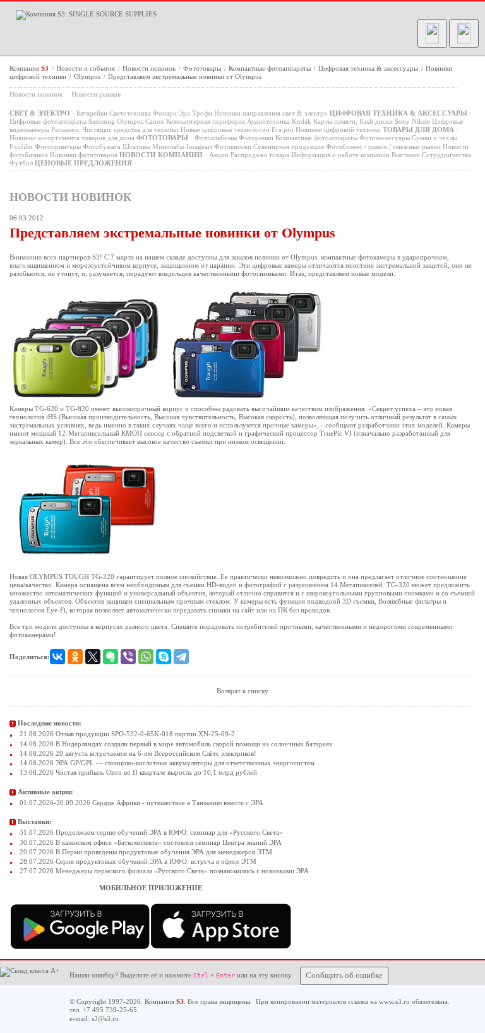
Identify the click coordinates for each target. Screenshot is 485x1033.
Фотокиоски (232, 146)
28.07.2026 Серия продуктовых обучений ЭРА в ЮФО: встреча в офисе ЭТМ (137, 861)
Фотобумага (102, 146)
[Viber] (128, 656)
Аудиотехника (268, 121)
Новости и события (86, 68)
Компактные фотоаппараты (271, 68)
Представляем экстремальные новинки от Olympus (184, 76)
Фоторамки (256, 137)
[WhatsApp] (145, 656)
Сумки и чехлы (434, 137)
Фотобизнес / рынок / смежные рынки (383, 146)
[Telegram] (181, 656)
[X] (92, 656)
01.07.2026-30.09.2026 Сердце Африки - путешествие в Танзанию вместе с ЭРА (140, 802)
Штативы (136, 146)
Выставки (406, 154)
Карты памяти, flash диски (353, 121)
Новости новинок (150, 68)
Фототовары (203, 68)
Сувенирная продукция (288, 146)
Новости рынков (96, 94)
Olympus (88, 76)
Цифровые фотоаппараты (48, 121)
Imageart (199, 146)
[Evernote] (110, 656)
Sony (402, 121)
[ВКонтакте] (57, 656)
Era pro (283, 129)
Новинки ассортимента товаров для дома (72, 137)
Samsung (101, 121)
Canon (154, 121)
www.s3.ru (394, 1001)
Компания (29, 68)
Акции (219, 154)
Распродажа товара (260, 154)
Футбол (21, 163)
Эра (184, 113)
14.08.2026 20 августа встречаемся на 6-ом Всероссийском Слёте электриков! (137, 753)
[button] (432, 33)
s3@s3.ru (105, 1018)
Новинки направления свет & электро (271, 113)
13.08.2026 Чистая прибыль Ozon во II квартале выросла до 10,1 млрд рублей (137, 772)
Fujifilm (21, 146)
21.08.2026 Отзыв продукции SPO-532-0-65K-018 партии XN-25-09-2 (126, 733)
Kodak (301, 121)
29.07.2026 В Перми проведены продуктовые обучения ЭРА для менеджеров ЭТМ (145, 852)
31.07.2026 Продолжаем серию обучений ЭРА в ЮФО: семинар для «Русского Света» (150, 832)
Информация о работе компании (340, 154)
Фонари (165, 113)
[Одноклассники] (75, 656)
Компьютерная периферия (205, 121)
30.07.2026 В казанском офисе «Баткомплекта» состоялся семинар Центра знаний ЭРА (150, 842)
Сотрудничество (447, 154)
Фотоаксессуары (384, 137)
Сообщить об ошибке (344, 975)
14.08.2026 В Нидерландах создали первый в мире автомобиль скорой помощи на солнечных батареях (175, 744)
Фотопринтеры (58, 146)
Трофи (202, 113)
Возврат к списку (242, 691)
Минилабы (168, 146)
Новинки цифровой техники (338, 129)
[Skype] (163, 656)
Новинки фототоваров (83, 154)
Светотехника (130, 113)
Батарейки (91, 113)
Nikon (421, 121)
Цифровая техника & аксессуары (369, 68)
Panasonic (65, 129)
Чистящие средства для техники (130, 129)
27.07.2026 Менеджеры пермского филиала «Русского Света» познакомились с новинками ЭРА (163, 871)
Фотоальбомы (216, 137)
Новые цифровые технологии (225, 129)
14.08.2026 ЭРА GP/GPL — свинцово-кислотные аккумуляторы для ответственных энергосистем (166, 763)
